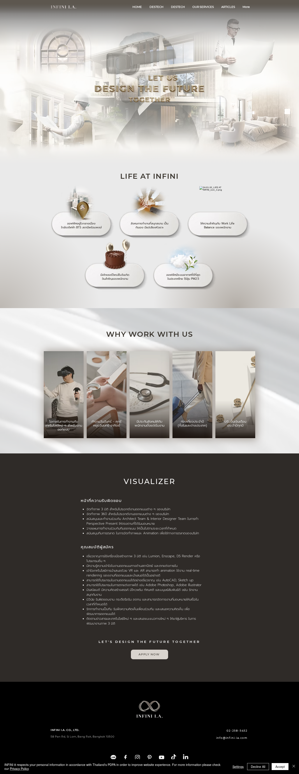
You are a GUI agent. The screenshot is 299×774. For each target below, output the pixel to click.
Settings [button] (238, 766)
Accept (280, 766)
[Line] (113, 757)
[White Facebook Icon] (125, 757)
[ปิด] (293, 767)
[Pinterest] (149, 757)
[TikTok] (173, 757)
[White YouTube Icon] (161, 757)
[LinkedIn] (185, 757)
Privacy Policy (19, 768)
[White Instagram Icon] (137, 757)
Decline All (258, 766)
